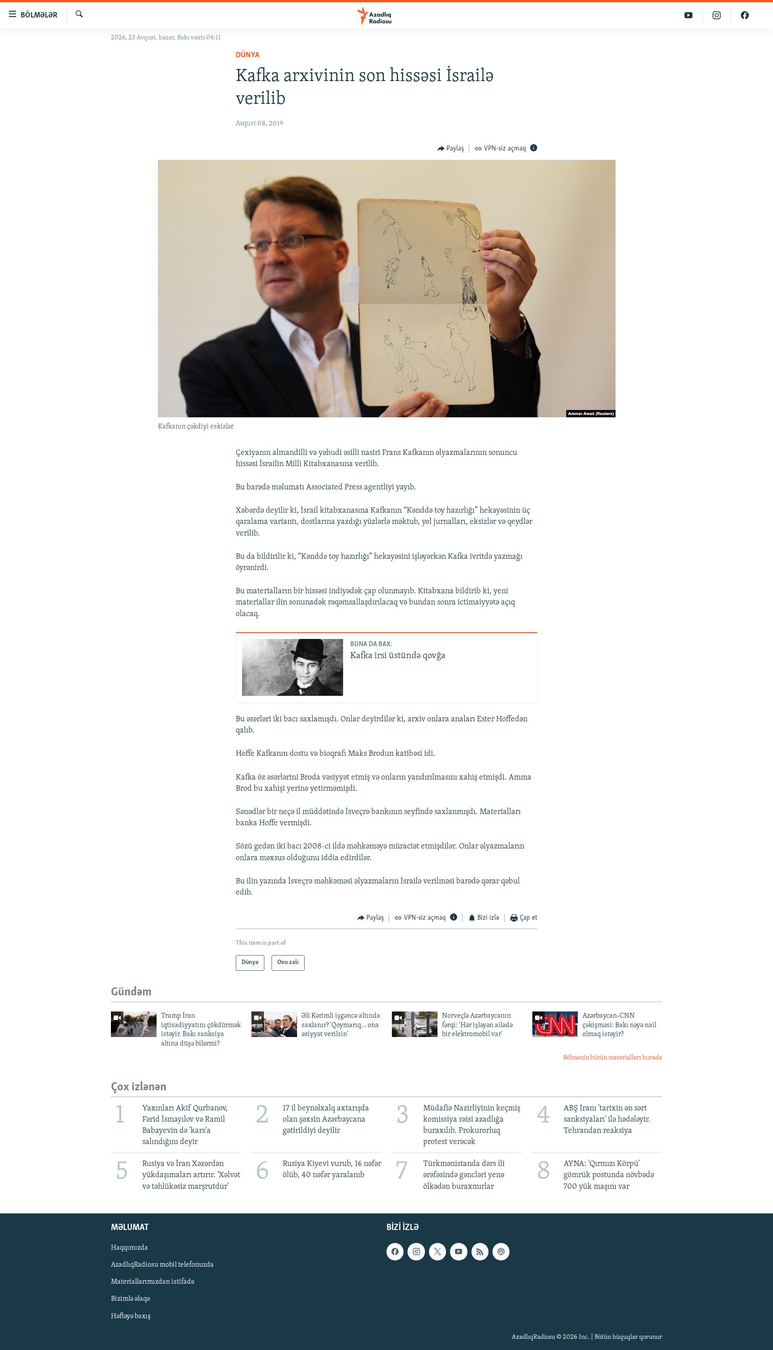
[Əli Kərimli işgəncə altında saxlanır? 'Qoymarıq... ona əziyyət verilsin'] (274, 1024)
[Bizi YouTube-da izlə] (689, 15)
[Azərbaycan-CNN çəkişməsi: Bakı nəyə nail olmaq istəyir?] (555, 1024)
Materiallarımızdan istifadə (152, 1282)
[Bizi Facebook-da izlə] (745, 15)
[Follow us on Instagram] (416, 1251)
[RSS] (479, 1251)
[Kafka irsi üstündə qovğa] (292, 667)
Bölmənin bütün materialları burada (612, 1057)
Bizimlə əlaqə (130, 1299)
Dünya (247, 55)
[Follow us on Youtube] (458, 1251)
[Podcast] (501, 1251)
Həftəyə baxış (131, 1316)
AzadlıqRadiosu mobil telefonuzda (162, 1265)
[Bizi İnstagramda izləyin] (717, 15)
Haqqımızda (129, 1247)
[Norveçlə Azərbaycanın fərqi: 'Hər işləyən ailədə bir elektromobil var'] (414, 1024)
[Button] (450, 148)
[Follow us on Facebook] (394, 1251)
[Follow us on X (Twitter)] (437, 1251)
